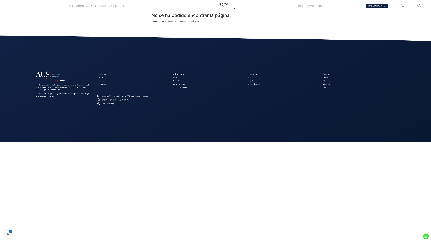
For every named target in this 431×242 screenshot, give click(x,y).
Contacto (326, 78)
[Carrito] (402, 6)
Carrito (325, 87)
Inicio (71, 6)
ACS (249, 78)
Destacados (102, 84)
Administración (328, 81)
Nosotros (310, 6)
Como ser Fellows (104, 81)
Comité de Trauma (116, 6)
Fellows (300, 6)
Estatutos (321, 6)
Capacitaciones (82, 6)
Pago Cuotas (252, 81)
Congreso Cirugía (98, 6)
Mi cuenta (326, 84)
